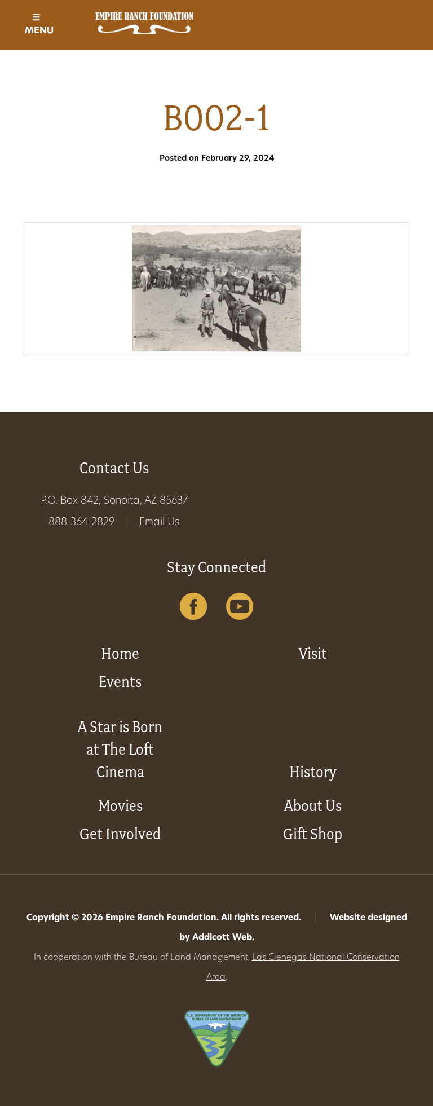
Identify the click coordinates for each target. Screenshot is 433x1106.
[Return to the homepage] (144, 23)
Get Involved (120, 834)
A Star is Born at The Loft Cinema (120, 749)
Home (120, 653)
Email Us (159, 523)
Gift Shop (312, 834)
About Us (313, 805)
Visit (313, 653)
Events (120, 681)
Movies (120, 805)
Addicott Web (222, 938)
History (313, 772)
